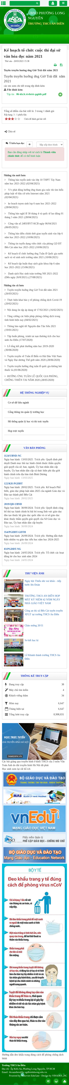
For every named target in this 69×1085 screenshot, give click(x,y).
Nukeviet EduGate (30, 1075)
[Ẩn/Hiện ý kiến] (29, 144)
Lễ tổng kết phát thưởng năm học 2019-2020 (30, 346)
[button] (60, 94)
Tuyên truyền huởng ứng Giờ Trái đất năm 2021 (32, 290)
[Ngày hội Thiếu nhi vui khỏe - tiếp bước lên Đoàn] (13, 585)
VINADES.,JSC (59, 1075)
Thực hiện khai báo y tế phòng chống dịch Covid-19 (34, 300)
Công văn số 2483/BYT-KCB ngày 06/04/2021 (32, 223)
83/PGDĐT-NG (12, 549)
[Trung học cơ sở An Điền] (15, 19)
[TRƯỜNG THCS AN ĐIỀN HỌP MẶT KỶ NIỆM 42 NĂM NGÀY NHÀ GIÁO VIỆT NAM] (13, 600)
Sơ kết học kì (31, 640)
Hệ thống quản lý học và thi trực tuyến (28, 421)
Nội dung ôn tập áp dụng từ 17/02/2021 (28, 310)
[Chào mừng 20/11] (13, 630)
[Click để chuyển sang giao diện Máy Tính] (56, 1081)
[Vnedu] (34, 818)
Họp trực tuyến (16, 431)
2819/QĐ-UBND (13, 504)
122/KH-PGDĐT (13, 483)
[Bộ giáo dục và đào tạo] (34, 779)
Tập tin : (26, 94)
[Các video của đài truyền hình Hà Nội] (34, 741)
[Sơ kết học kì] (13, 645)
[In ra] (55, 65)
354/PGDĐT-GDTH (15, 532)
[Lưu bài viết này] (61, 65)
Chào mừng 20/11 (34, 625)
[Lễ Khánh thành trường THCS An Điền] (13, 659)
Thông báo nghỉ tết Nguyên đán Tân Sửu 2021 (31, 326)
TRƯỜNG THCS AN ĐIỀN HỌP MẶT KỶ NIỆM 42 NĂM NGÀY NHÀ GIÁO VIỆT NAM (42, 599)
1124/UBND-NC (13, 455)
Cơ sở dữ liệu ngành (18, 402)
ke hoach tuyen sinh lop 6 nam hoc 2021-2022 (32, 203)
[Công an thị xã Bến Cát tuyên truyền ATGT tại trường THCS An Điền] (13, 615)
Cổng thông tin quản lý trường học (26, 412)
